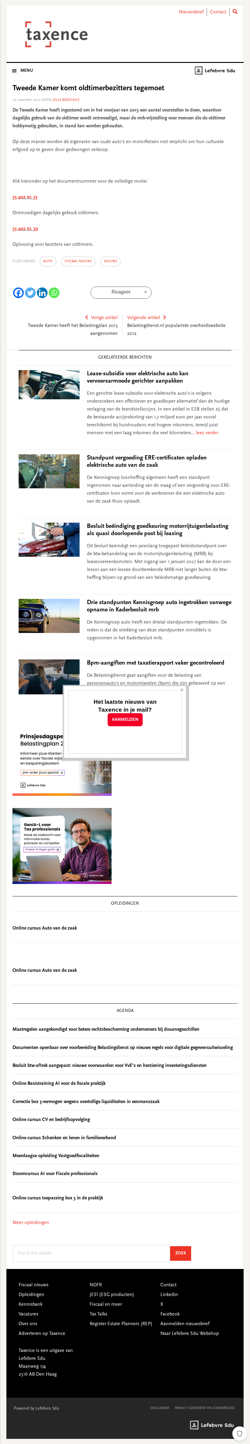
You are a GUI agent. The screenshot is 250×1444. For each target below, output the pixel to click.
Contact (218, 12)
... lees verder (204, 433)
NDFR (96, 1285)
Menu (26, 71)
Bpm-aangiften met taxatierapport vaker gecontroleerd (155, 663)
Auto (47, 261)
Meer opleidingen (30, 1222)
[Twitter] (30, 292)
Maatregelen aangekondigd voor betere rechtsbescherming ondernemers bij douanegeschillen (105, 1029)
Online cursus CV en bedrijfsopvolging (51, 1119)
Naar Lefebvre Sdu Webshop (189, 1333)
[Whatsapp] (54, 292)
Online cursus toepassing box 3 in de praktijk (57, 1198)
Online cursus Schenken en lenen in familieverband (64, 1138)
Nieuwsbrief (191, 12)
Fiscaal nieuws (78, 261)
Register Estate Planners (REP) (121, 1324)
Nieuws (110, 261)
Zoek (183, 1253)
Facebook (170, 1314)
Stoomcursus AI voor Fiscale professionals (55, 1173)
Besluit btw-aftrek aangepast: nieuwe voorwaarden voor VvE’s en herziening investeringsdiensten (109, 1065)
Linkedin (169, 1294)
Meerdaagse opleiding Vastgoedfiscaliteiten (55, 1155)
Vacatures (28, 1314)
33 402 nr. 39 (25, 228)
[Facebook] (18, 292)
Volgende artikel (143, 317)
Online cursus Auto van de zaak (44, 928)
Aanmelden (125, 719)
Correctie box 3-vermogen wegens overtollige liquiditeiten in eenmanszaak (85, 1101)
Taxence (55, 34)
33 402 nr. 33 (25, 197)
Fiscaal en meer (106, 1304)
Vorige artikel (104, 317)
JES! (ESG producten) (112, 1294)
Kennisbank (30, 1304)
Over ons (28, 1324)
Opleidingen (31, 1294)
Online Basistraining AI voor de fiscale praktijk (58, 1083)
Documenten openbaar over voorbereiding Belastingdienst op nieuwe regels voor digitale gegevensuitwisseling (122, 1047)
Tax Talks (98, 1314)
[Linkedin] (42, 292)
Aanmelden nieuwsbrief (184, 1324)
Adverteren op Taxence (42, 1333)
